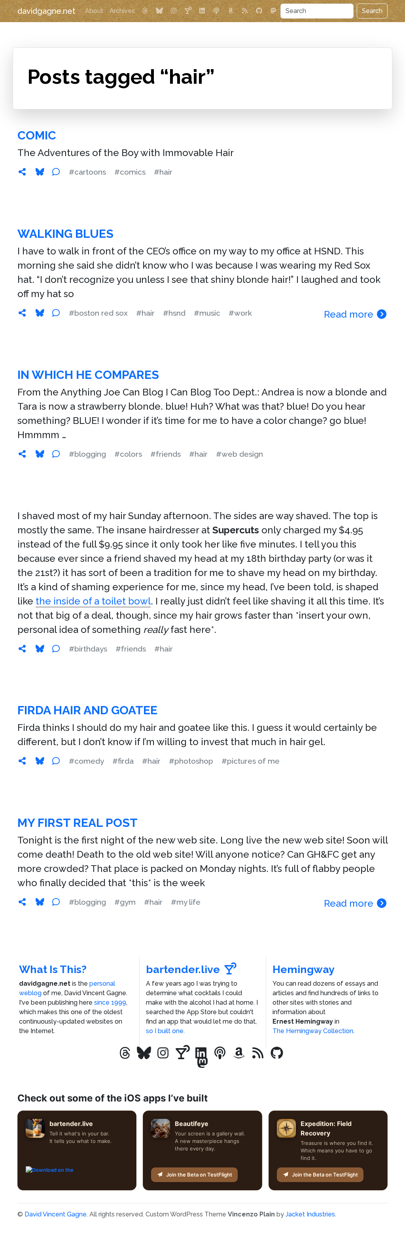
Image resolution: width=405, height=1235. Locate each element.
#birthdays (88, 648)
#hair (163, 172)
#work (240, 313)
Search (372, 11)
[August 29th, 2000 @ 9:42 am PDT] (22, 172)
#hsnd (174, 313)
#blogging (87, 454)
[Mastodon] (273, 11)
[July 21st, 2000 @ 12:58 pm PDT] (22, 313)
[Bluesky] (159, 11)
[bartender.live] (188, 11)
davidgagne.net (46, 11)
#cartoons (87, 172)
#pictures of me (250, 761)
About (94, 11)
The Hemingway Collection (313, 1031)
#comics (130, 172)
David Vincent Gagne (56, 1214)
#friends (165, 454)
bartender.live (183, 969)
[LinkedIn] (202, 11)
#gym (125, 902)
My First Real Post (77, 823)
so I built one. (165, 1031)
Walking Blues (65, 234)
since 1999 (110, 1002)
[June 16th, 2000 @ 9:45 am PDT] (22, 761)
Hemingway (304, 969)
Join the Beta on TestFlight (199, 1174)
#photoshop (191, 761)
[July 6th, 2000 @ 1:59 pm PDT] (22, 454)
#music (207, 313)
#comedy (86, 761)
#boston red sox (98, 313)
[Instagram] (174, 11)
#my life (186, 902)
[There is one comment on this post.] (56, 902)
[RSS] (245, 11)
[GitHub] (259, 11)
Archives (122, 11)
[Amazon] (230, 11)
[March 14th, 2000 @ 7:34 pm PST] (22, 902)
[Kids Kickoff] (216, 11)
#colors (128, 454)
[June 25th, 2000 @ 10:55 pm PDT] (22, 648)
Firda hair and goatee (87, 710)
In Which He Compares (88, 375)
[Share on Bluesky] (40, 172)
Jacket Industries (310, 1214)
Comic (36, 135)
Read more (350, 314)
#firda (123, 761)
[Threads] (145, 11)
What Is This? (53, 969)
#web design (239, 454)
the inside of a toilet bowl (93, 601)
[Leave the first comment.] (56, 172)
